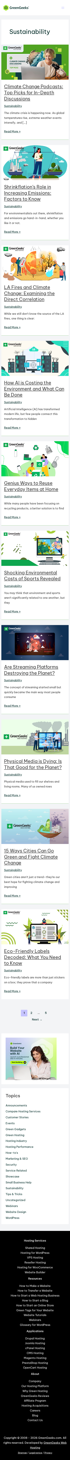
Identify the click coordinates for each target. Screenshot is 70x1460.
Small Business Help (18, 1182)
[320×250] (31, 1058)
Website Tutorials (35, 1315)
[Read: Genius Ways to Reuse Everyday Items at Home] (34, 458)
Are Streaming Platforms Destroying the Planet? (31, 670)
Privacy (48, 1452)
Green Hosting (15, 1135)
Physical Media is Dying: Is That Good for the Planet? (33, 764)
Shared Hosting (35, 1248)
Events (10, 1123)
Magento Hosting (35, 1358)
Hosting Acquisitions (35, 1405)
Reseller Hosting (35, 1262)
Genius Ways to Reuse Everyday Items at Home (31, 486)
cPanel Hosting (35, 1348)
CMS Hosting (35, 1353)
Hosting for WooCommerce (35, 1267)
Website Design (16, 1212)
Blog (35, 1415)
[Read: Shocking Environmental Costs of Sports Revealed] (34, 548)
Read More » (12, 132)
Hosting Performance (19, 1146)
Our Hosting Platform (35, 1386)
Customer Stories (17, 1117)
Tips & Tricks (14, 1194)
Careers (35, 1410)
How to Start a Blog (35, 1300)
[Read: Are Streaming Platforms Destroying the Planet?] (34, 642)
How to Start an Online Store (35, 1305)
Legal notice (35, 1452)
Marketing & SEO (17, 1158)
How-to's (12, 1152)
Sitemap (22, 1452)
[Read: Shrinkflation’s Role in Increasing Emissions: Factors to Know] (34, 162)
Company (35, 1381)
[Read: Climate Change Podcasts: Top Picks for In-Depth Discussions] (34, 62)
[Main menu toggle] (63, 7)
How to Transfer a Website (35, 1290)
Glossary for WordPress (35, 1325)
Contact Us (35, 1420)
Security (11, 1164)
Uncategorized (15, 1200)
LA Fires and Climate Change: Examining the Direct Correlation (29, 293)
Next (37, 1019)
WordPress (12, 1218)
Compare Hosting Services (23, 1111)
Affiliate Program (35, 1400)
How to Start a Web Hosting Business (35, 1295)
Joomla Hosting (35, 1343)
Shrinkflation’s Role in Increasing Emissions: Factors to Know (27, 193)
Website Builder (35, 1272)
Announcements (16, 1105)
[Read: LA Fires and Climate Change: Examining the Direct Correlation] (34, 262)
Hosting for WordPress (35, 1252)
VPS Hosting (35, 1257)
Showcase (12, 1176)
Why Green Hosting (35, 1391)
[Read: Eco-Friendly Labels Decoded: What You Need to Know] (34, 926)
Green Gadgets (16, 1129)
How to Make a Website (35, 1286)
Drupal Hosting (35, 1338)
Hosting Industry (16, 1141)
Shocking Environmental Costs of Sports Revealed (32, 576)
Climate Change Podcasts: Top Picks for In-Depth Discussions (33, 92)
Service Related (16, 1170)
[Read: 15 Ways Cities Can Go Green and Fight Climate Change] (34, 826)
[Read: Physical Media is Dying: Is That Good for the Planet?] (34, 736)
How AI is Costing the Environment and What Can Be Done (34, 389)
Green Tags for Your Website (35, 1310)
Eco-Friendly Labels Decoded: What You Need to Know (32, 957)
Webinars (12, 1206)
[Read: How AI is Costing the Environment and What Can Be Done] (34, 358)
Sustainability (13, 106)
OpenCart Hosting (35, 1367)
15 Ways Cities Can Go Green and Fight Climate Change (31, 857)
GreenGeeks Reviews (35, 1396)
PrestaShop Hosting (35, 1363)
